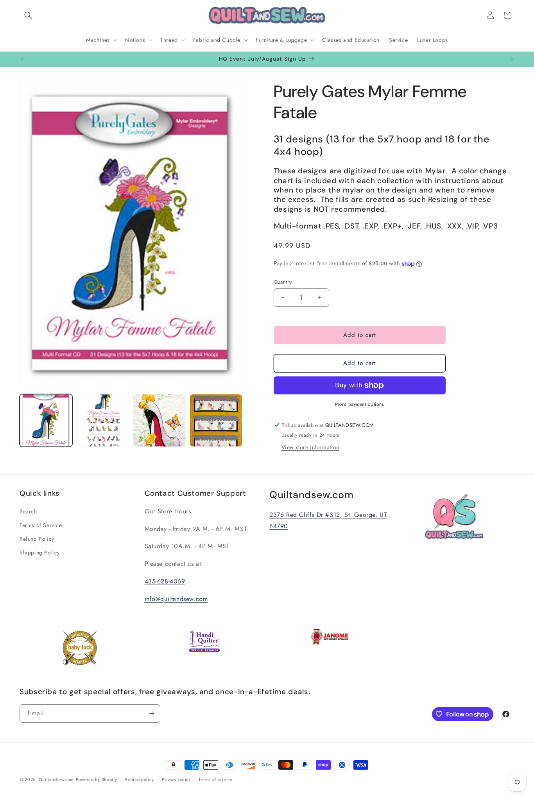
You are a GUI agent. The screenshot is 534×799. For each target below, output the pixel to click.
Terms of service (215, 779)
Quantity (283, 282)
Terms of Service (41, 525)
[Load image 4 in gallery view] (216, 420)
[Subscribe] (151, 713)
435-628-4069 (165, 581)
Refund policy (139, 779)
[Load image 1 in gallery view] (46, 420)
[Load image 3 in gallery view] (159, 420)
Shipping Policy (40, 552)
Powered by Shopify (96, 779)
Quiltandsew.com (56, 779)
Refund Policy (37, 539)
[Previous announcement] (22, 59)
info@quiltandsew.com (176, 598)
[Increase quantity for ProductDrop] (320, 297)
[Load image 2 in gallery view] (102, 420)
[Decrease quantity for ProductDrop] (283, 297)
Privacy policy (176, 779)
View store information (310, 447)
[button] (28, 15)
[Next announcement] (511, 59)
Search (28, 511)
